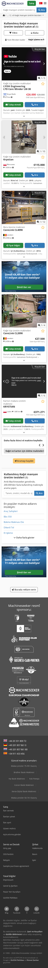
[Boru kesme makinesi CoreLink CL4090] (24, 207)
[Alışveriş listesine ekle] (43, 84)
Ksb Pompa (34, 778)
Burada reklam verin (25, 589)
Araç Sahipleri (11, 511)
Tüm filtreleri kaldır (16, 40)
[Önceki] (4, 64)
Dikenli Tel (9, 527)
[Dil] (40, 3)
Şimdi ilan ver (24, 287)
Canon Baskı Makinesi (24, 785)
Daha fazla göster (25, 537)
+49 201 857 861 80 (18, 749)
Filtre (14, 32)
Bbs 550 (8, 516)
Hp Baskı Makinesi (17, 778)
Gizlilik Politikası (17, 960)
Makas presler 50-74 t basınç (24, 797)
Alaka (35, 32)
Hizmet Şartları (33, 960)
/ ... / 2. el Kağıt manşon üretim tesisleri (23, 15)
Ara (42, 9)
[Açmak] (24, 116)
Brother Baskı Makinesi (24, 772)
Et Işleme (8, 532)
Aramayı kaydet (25, 460)
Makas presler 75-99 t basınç (24, 766)
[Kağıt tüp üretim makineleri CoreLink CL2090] (24, 311)
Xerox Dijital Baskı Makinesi (24, 791)
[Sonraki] (44, 64)
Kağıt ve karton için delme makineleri (25, 450)
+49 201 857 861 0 (17, 745)
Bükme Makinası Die (14, 522)
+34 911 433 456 (17, 753)
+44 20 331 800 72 (17, 741)
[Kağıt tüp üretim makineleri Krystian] (24, 137)
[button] (45, 3)
